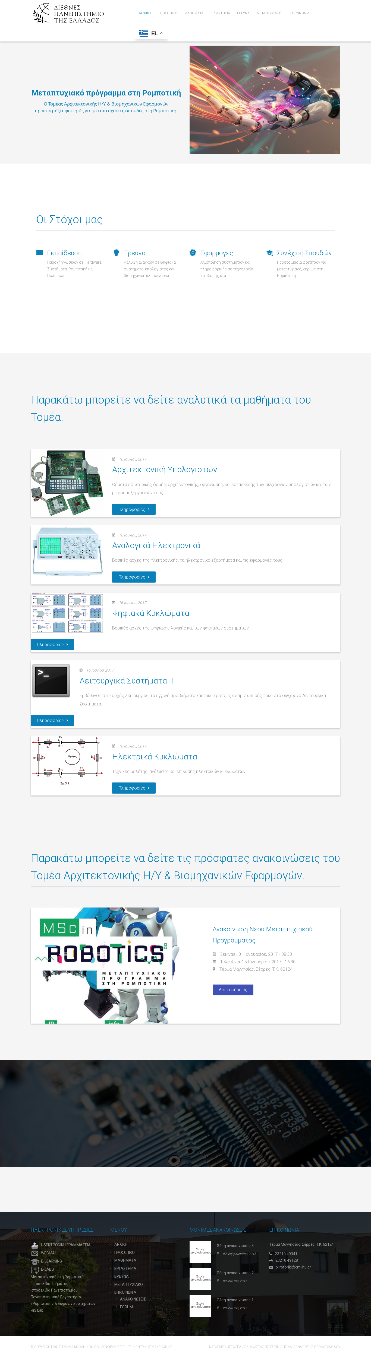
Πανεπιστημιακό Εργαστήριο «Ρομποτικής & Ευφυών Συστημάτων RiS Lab (63, 1303)
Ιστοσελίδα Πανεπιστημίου (54, 1290)
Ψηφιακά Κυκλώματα (150, 613)
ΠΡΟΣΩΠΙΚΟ (124, 1252)
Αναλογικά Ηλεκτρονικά (156, 545)
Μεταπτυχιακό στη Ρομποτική (57, 1277)
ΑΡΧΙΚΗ (120, 1244)
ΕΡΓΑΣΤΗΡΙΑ (125, 1268)
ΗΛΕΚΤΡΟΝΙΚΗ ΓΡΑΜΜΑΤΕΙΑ (66, 1245)
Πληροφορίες (131, 509)
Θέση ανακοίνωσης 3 (235, 1246)
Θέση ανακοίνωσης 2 (235, 1273)
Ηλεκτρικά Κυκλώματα (154, 756)
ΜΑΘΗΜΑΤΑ (125, 1260)
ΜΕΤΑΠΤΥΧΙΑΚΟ (128, 1284)
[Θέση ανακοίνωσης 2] (200, 1279)
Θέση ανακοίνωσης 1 (235, 1300)
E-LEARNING (51, 1261)
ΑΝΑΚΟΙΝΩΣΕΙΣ (133, 1299)
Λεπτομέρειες (233, 989)
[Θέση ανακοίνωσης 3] (200, 1252)
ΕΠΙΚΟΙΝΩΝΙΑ (125, 1292)
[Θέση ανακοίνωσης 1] (200, 1306)
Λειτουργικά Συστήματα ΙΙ (126, 680)
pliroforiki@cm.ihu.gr (293, 1267)
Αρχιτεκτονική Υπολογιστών (164, 469)
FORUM (126, 1307)
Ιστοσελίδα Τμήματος (49, 1284)
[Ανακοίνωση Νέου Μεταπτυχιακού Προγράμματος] (108, 966)
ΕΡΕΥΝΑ (121, 1276)
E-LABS (47, 1269)
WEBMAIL (49, 1253)
